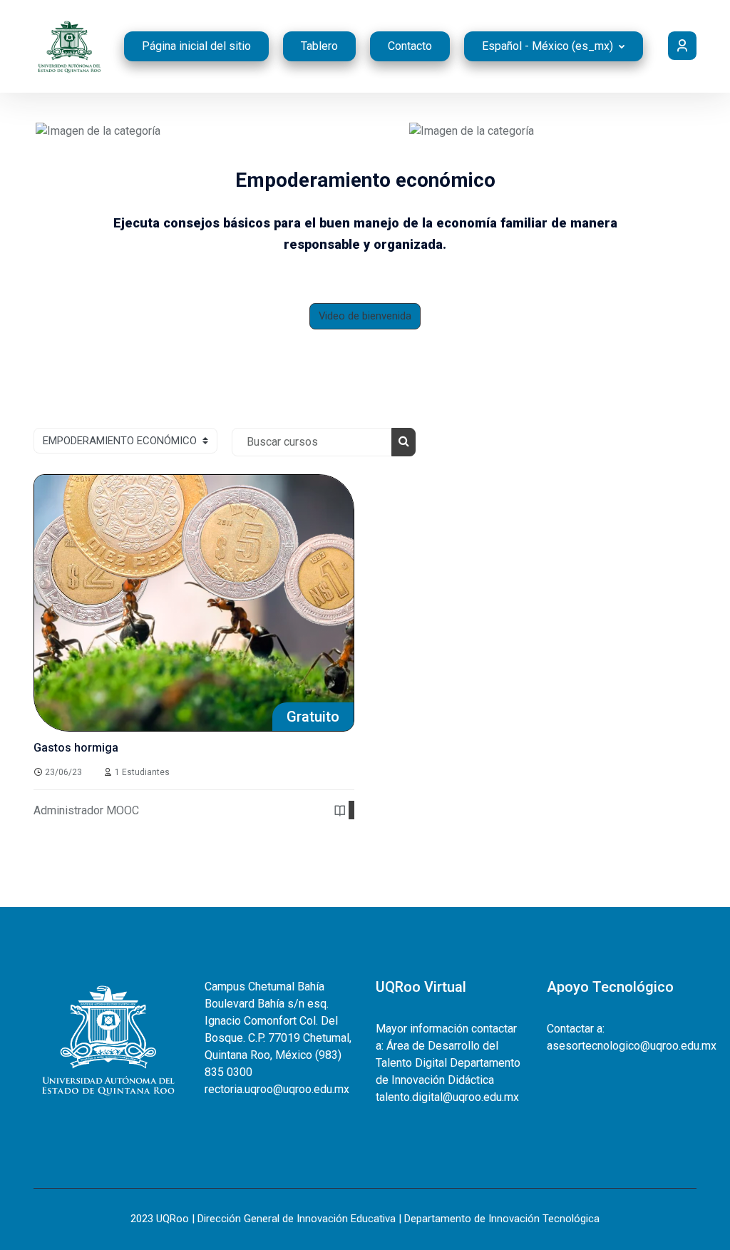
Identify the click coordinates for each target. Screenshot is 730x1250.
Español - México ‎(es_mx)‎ (549, 46)
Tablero (319, 46)
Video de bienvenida (365, 315)
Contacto (410, 46)
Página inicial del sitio (196, 46)
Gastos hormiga (76, 747)
